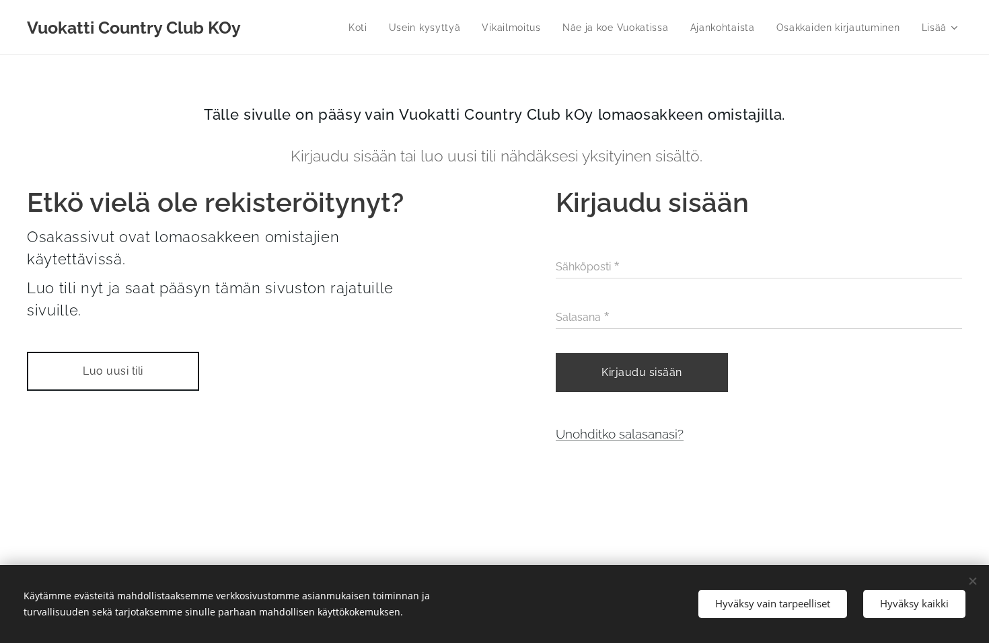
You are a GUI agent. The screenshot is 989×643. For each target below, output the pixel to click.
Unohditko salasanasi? (620, 433)
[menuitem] (361, 27)
